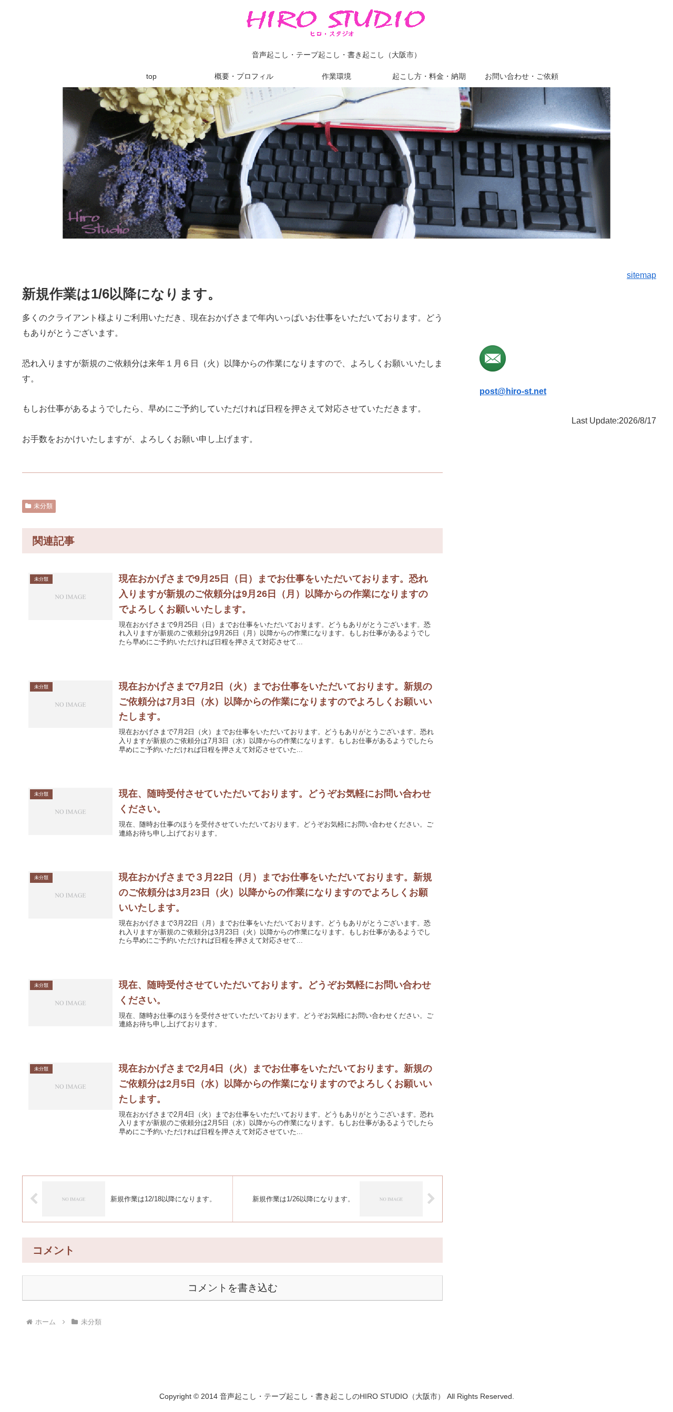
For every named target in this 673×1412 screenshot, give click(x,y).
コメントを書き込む (233, 1287)
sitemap (641, 275)
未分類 (43, 506)
